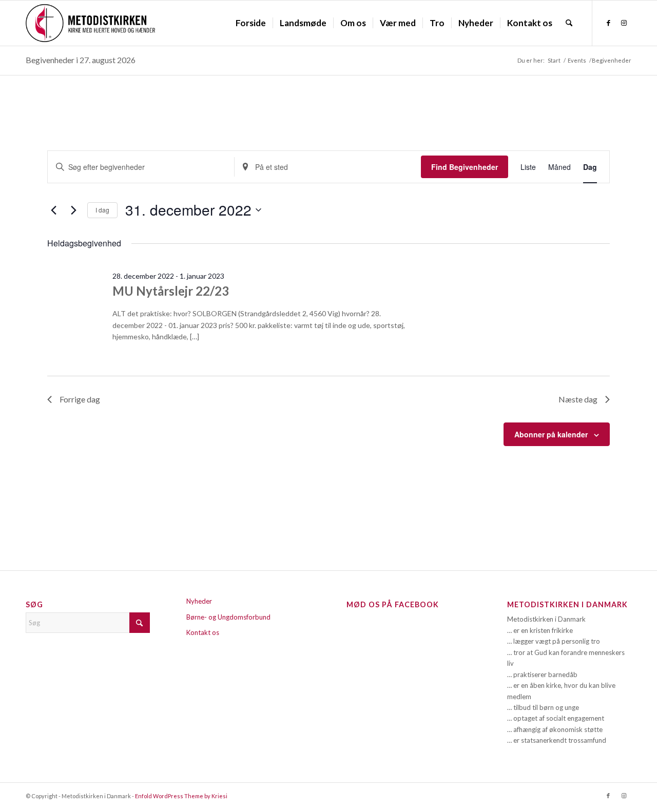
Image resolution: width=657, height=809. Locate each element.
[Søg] (569, 23)
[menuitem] (251, 23)
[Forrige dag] (53, 210)
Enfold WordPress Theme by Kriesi (181, 796)
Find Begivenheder (464, 167)
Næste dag (577, 399)
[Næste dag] (73, 210)
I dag (102, 209)
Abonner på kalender (551, 434)
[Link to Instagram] (623, 22)
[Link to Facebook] (608, 22)
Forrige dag (80, 399)
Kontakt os (202, 632)
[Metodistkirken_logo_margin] (90, 23)
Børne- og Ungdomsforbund (228, 617)
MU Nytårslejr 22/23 (170, 290)
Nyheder (199, 601)
